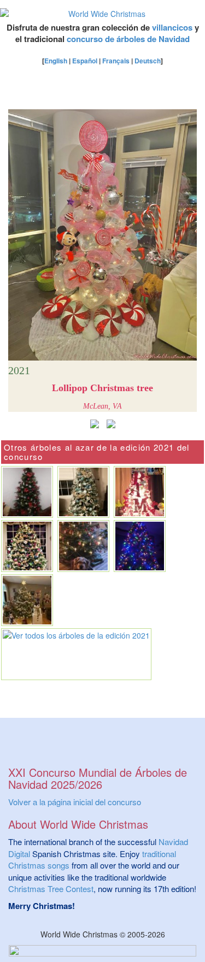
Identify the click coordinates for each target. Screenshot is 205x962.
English (55, 61)
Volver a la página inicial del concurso (74, 801)
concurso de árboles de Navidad (128, 39)
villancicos (172, 27)
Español (84, 61)
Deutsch (147, 61)
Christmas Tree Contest (50, 888)
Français (116, 61)
